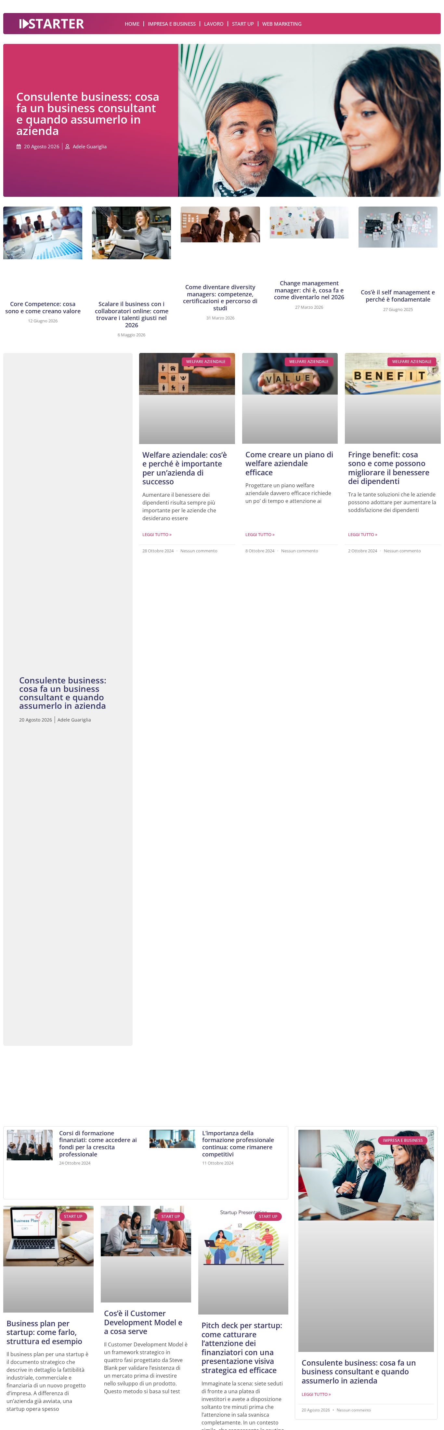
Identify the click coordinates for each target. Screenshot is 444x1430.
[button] (18, 1079)
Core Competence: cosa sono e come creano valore (43, 307)
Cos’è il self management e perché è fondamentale (398, 295)
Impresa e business (172, 23)
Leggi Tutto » (157, 534)
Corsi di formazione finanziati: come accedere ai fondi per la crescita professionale (98, 1143)
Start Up (243, 23)
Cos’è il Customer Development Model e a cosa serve (143, 1322)
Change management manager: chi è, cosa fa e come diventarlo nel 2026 (309, 290)
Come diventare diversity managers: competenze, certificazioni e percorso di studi (220, 297)
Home (132, 23)
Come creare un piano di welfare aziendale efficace (289, 463)
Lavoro (214, 23)
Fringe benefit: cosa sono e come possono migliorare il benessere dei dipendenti (388, 468)
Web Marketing (282, 23)
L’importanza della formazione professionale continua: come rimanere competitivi (238, 1143)
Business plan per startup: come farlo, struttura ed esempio (44, 1332)
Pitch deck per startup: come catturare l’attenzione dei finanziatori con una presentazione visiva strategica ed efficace (242, 1347)
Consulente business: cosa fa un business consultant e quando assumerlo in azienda (359, 1371)
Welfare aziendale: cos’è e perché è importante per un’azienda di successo (184, 468)
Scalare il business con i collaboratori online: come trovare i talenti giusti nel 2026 (131, 314)
